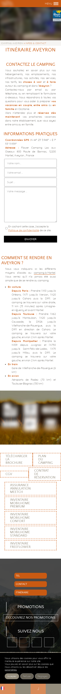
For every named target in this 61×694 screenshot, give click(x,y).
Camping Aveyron (12, 43)
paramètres (11, 669)
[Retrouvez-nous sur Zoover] (37, 642)
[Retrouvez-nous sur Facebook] (12, 642)
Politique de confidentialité (23, 230)
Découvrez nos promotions (30, 618)
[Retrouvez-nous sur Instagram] (49, 642)
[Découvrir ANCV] (10, 424)
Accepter (11, 676)
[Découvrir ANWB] (30, 424)
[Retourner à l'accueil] (13, 3)
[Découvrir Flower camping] (10, 410)
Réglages (42, 676)
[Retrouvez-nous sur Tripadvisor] (24, 642)
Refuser (27, 676)
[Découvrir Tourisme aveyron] (51, 410)
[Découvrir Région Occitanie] (30, 410)
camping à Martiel (44, 272)
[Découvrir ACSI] (51, 424)
